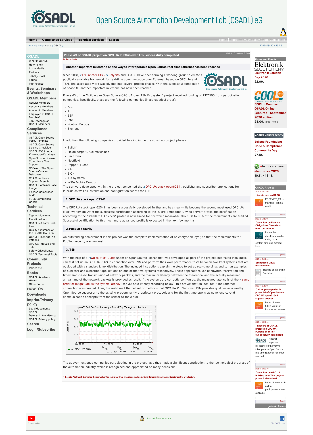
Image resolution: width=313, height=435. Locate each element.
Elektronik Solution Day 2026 (267, 75)
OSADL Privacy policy (42, 319)
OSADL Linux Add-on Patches (42, 238)
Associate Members (41, 106)
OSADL (58, 45)
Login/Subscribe (274, 39)
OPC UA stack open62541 (163, 186)
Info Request (36, 83)
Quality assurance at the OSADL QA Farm (41, 231)
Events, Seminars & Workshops (42, 90)
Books (32, 273)
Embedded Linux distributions (265, 264)
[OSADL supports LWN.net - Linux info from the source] (156, 420)
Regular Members (39, 102)
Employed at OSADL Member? (41, 115)
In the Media (36, 68)
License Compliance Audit (41, 193)
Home (223, 39)
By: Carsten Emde (70, 59)
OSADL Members (41, 98)
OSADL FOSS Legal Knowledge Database (42, 153)
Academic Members (41, 110)
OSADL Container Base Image (43, 186)
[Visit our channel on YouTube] (31, 420)
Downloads (36, 294)
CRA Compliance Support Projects (39, 180)
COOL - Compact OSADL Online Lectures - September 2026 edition (270, 110)
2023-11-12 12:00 (261, 219)
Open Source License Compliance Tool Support (42, 161)
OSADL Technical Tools (43, 254)
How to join (36, 64)
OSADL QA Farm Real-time (42, 224)
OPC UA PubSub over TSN (42, 245)
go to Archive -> (277, 406)
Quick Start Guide (103, 258)
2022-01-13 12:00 (261, 322)
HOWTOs (35, 289)
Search (33, 324)
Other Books (36, 284)
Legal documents (39, 308)
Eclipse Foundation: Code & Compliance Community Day (268, 146)
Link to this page (278, 423)
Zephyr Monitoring (40, 215)
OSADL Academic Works (40, 279)
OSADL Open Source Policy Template (41, 139)
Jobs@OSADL (37, 76)
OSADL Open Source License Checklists (41, 146)
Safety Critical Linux (41, 250)
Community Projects (37, 261)
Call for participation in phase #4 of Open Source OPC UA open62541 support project (269, 294)
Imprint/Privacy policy (245, 39)
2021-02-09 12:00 (261, 369)
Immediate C (36, 267)
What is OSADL (38, 60)
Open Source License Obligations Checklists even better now (268, 225)
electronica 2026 (266, 171)
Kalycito (114, 75)
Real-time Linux (38, 219)
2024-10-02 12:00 (261, 192)
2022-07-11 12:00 (261, 286)
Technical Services (35, 208)
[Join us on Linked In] (282, 421)
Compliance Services (37, 131)
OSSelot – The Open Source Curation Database (41, 171)
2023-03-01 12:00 (261, 259)
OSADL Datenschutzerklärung (42, 314)
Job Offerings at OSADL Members (39, 122)
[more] (282, 214)
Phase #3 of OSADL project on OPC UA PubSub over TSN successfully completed (269, 330)
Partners (34, 72)
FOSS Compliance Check (40, 200)
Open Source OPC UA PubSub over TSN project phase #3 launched (269, 375)
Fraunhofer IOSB (93, 75)
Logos (33, 79)
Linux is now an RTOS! (268, 195)
